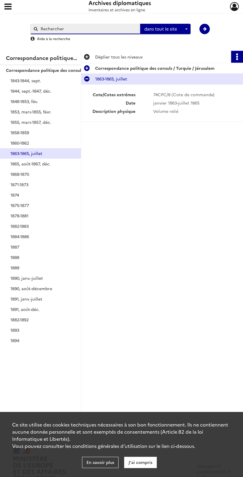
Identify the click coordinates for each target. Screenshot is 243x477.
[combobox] (165, 29)
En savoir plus (100, 462)
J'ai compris (140, 462)
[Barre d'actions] (237, 57)
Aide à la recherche (53, 38)
